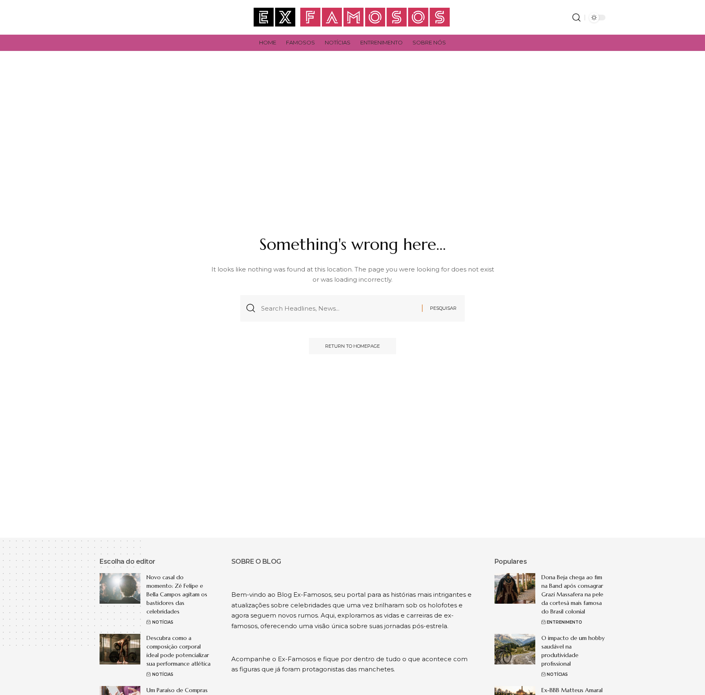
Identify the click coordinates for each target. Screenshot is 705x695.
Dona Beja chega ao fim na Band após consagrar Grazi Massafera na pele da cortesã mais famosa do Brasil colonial (572, 594)
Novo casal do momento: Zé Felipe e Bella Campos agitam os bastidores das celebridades (176, 594)
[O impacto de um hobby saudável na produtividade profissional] (514, 649)
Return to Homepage (352, 346)
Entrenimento (564, 622)
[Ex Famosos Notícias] (352, 17)
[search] (576, 17)
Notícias (162, 622)
